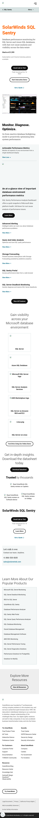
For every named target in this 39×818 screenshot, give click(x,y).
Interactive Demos (8, 737)
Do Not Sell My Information (10, 809)
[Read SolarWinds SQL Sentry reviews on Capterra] (19, 486)
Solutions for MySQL (11, 659)
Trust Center (25, 731)
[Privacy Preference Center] (2, 814)
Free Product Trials (8, 731)
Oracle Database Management (14, 629)
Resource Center (7, 769)
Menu (30, 10)
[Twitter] (11, 784)
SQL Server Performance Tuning (14, 644)
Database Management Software (15, 634)
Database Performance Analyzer (14, 609)
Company (24, 749)
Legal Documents (7, 801)
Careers (23, 752)
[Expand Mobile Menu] (35, 4)
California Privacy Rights (27, 801)
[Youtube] (15, 784)
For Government (26, 755)
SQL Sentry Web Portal (11, 614)
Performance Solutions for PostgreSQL (17, 654)
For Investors (25, 758)
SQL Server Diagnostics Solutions (15, 649)
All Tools (5, 734)
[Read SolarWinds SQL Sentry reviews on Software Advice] (11, 497)
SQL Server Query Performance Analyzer (17, 619)
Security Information (28, 740)
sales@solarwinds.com (12, 562)
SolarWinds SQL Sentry (11, 604)
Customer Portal (7, 749)
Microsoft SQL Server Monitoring (15, 590)
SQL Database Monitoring (12, 624)
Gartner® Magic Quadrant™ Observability (7, 777)
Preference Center (8, 740)
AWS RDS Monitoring (11, 639)
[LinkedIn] (18, 784)
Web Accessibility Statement (10, 805)
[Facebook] (3, 784)
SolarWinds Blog (7, 766)
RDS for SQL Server (10, 599)
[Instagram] (7, 784)
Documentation (7, 755)
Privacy (16, 801)
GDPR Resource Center (28, 734)
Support (5, 752)
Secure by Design (27, 737)
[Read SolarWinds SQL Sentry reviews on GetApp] (28, 497)
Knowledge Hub (7, 772)
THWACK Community (9, 758)
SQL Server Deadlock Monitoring (15, 595)
